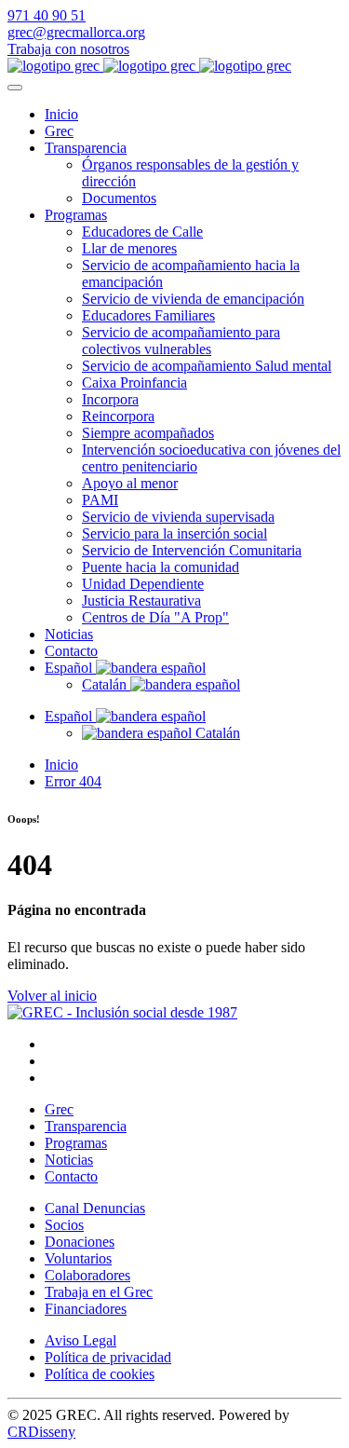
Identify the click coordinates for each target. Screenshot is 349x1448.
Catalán (106, 684)
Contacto (71, 651)
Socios (64, 1225)
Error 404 (73, 781)
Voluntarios (78, 1258)
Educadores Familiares (148, 315)
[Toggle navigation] (14, 87)
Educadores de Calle (142, 231)
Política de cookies (99, 1374)
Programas (76, 215)
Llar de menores (129, 248)
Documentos (119, 198)
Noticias (69, 634)
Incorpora (110, 399)
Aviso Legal (80, 1340)
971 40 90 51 (46, 15)
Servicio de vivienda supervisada (178, 517)
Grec (59, 131)
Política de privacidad (108, 1357)
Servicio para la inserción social (174, 533)
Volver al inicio (52, 996)
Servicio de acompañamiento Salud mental (206, 366)
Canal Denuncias (95, 1208)
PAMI (100, 500)
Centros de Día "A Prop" (155, 617)
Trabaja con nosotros (68, 49)
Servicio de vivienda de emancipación (193, 299)
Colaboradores (87, 1275)
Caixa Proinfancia (134, 382)
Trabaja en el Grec (99, 1292)
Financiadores (86, 1309)
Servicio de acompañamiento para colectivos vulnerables (181, 340)
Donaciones (79, 1242)
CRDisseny (41, 1432)
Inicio (61, 114)
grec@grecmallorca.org (76, 32)
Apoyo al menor (130, 483)
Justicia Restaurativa (141, 600)
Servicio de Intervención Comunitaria (192, 550)
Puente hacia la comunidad (160, 567)
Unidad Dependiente (143, 584)
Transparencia (86, 148)
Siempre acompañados (148, 433)
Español (70, 668)
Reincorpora (118, 416)
